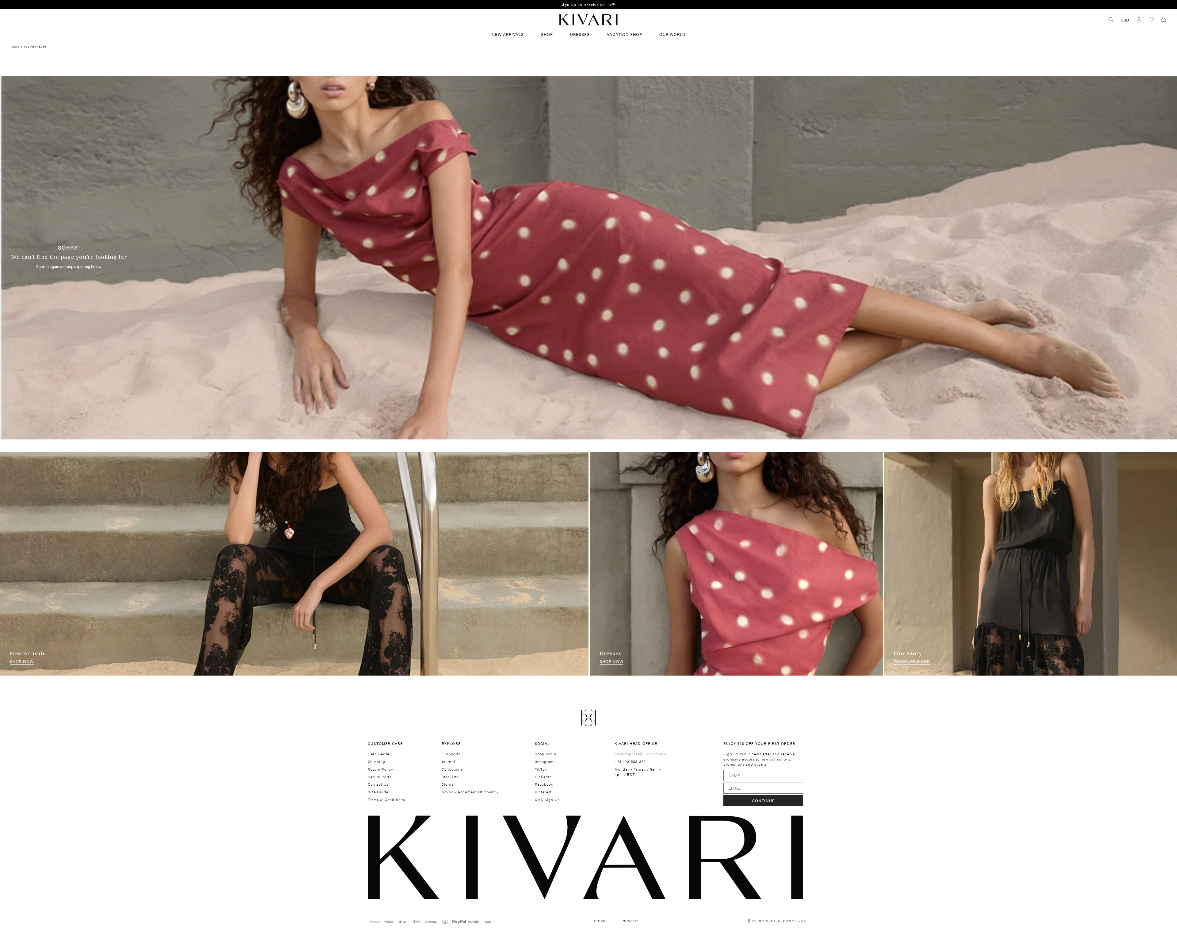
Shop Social (546, 754)
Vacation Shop (624, 34)
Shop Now (22, 661)
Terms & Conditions (386, 799)
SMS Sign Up (547, 799)
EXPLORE (451, 743)
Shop (547, 34)
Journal (448, 761)
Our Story (908, 653)
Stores (447, 784)
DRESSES (580, 34)
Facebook (544, 784)
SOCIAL (542, 743)
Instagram (544, 761)
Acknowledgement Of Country (470, 792)
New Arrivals (508, 34)
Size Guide (378, 792)
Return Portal (380, 777)
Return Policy (380, 769)
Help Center (379, 754)
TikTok (541, 769)
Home (15, 46)
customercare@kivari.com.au (641, 754)
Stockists (450, 777)
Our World (672, 34)
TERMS (600, 920)
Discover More (912, 661)
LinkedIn (543, 777)
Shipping (377, 761)
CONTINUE (763, 800)
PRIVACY (630, 920)
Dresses (611, 653)
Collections (452, 769)
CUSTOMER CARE (385, 743)
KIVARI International (785, 920)
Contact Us (378, 784)
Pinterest (543, 792)
